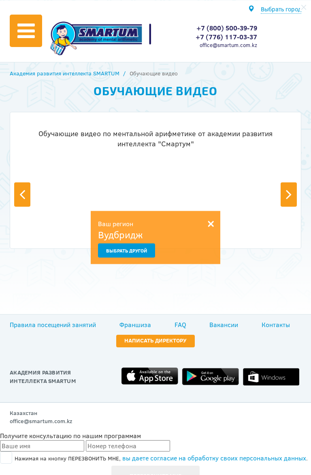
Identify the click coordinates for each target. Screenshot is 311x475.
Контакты (276, 324)
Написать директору (155, 340)
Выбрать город (281, 9)
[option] (155, 142)
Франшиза (135, 324)
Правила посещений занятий (53, 324)
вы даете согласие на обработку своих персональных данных (214, 458)
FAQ (180, 324)
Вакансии (223, 324)
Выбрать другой (126, 250)
